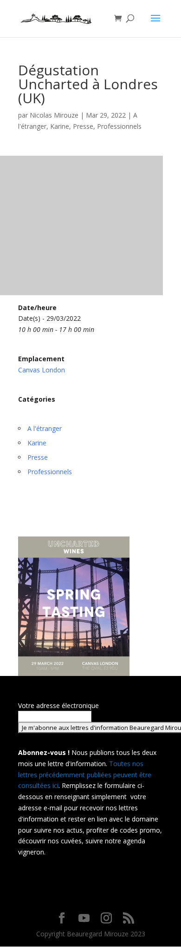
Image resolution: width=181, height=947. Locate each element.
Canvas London (41, 369)
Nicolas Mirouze (54, 115)
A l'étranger (44, 428)
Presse (83, 126)
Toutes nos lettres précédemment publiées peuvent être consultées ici (84, 774)
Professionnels (119, 126)
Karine (59, 126)
